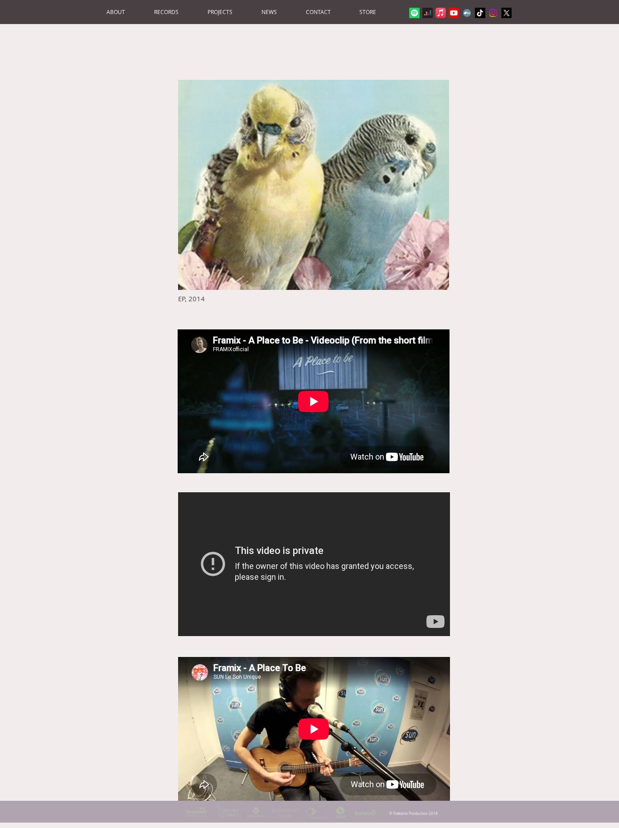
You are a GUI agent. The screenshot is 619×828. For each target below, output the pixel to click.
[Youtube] (454, 13)
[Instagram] (493, 13)
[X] (506, 13)
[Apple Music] (440, 13)
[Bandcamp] (467, 13)
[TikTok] (480, 13)
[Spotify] (414, 13)
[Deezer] (427, 13)
